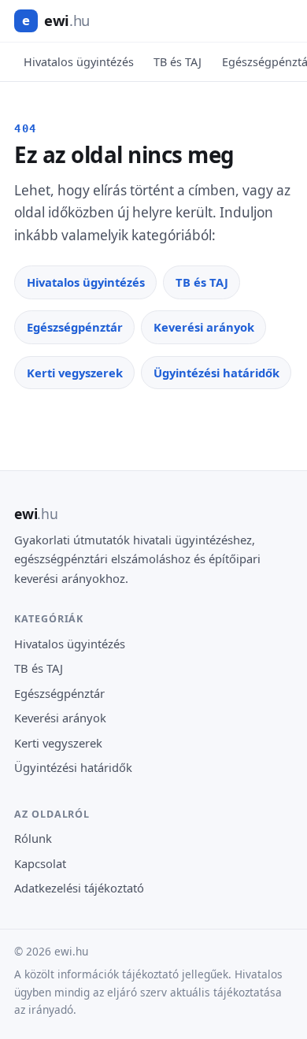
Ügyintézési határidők (216, 372)
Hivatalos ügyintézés (79, 61)
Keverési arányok (204, 327)
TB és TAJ (178, 61)
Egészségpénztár (75, 327)
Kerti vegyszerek (75, 372)
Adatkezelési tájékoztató (79, 888)
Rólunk (33, 838)
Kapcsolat (40, 863)
